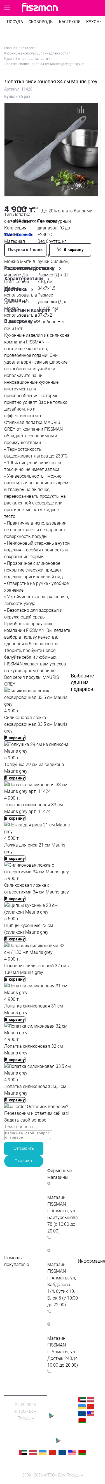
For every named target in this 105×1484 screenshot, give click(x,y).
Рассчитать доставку (29, 268)
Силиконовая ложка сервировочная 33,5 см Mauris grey (35, 724)
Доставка (15, 289)
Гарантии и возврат (27, 310)
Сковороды (41, 22)
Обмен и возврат (22, 1304)
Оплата (12, 300)
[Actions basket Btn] (97, 8)
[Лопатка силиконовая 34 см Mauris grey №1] (51, 193)
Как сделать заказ (23, 1284)
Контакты (88, 1281)
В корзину (73, 249)
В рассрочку (18, 321)
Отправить (24, 1148)
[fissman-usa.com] (90, 1414)
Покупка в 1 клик (25, 249)
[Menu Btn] (7, 8)
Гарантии (87, 1288)
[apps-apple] (61, 1407)
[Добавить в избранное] (92, 112)
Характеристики (23, 278)
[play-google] (61, 1418)
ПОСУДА (15, 22)
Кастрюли (70, 22)
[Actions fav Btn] (86, 8)
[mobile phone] (72, 8)
